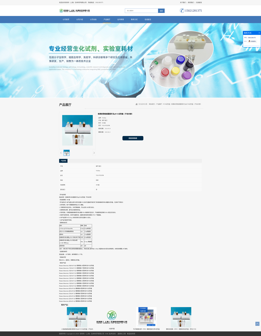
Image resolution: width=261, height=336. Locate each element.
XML (107, 334)
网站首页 (152, 104)
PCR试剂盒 (166, 104)
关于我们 (183, 2)
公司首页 (66, 19)
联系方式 (134, 19)
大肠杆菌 (112, 328)
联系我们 (191, 2)
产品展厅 (107, 19)
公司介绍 (79, 19)
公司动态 (93, 19)
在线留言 (199, 2)
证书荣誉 (120, 19)
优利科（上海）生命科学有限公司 (92, 334)
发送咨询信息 (133, 138)
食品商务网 (131, 334)
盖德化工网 (122, 334)
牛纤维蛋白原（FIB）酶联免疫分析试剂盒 (146, 329)
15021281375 (99, 2)
